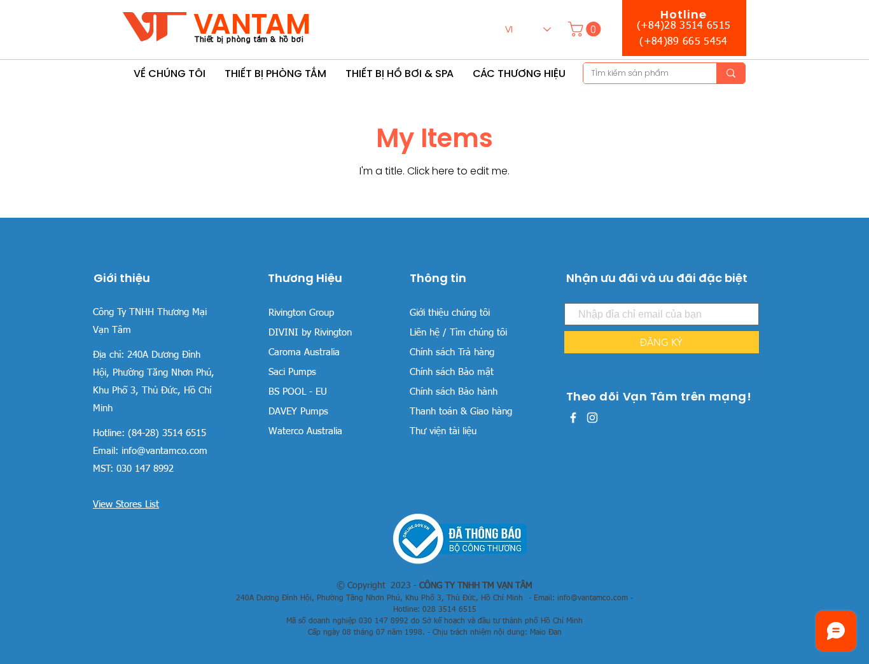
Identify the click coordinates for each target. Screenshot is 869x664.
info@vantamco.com (164, 451)
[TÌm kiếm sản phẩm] (730, 73)
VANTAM (251, 23)
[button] (586, 29)
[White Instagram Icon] (592, 418)
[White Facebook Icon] (573, 418)
